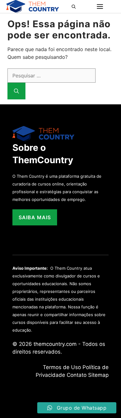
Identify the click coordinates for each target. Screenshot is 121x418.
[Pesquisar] (16, 91)
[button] (75, 6)
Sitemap (98, 375)
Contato (77, 375)
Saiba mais (35, 217)
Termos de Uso (62, 367)
